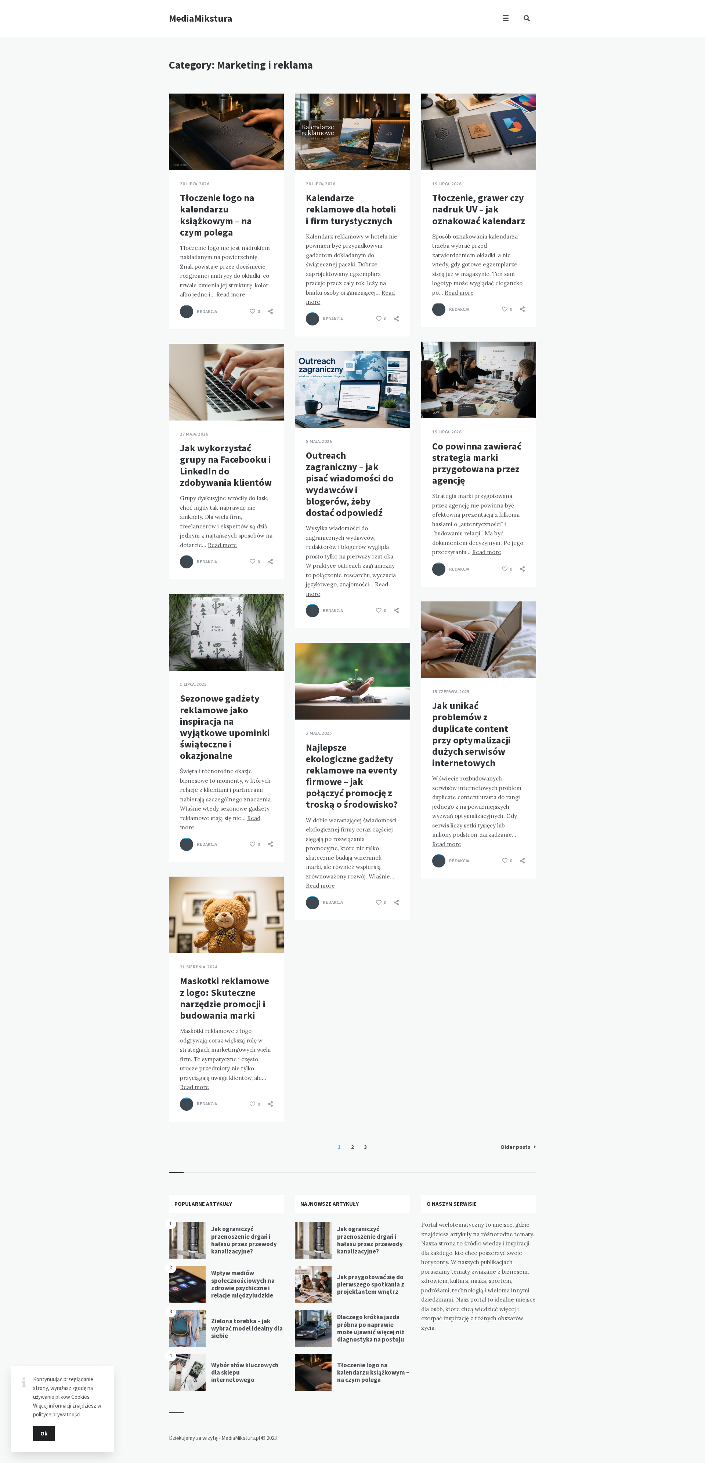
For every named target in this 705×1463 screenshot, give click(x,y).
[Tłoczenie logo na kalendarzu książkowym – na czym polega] (180, 152)
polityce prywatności (56, 1414)
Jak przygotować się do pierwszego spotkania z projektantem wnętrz (370, 1284)
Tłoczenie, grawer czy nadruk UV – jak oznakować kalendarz (478, 209)
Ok (43, 1433)
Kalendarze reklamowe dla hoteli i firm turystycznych (351, 209)
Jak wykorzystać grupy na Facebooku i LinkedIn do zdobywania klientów (226, 465)
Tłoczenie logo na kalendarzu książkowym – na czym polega (217, 215)
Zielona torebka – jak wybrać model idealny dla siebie (247, 1328)
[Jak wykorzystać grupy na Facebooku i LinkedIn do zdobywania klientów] (180, 402)
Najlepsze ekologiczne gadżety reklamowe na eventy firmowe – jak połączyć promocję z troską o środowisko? (352, 776)
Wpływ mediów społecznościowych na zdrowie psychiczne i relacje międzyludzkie (243, 1284)
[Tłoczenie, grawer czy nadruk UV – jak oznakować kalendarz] (432, 152)
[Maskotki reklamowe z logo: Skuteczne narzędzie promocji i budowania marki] (180, 935)
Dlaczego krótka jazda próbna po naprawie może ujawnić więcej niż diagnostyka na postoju (370, 1328)
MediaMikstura (200, 18)
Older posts (515, 1146)
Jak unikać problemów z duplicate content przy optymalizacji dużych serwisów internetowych (471, 734)
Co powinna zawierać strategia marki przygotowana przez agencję (476, 463)
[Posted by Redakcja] (186, 311)
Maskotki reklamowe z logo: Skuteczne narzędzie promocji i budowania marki (224, 998)
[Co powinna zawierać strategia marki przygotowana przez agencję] (432, 400)
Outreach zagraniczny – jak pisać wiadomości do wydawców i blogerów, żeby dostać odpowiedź (350, 483)
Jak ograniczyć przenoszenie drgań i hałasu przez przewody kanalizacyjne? (244, 1240)
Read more (230, 294)
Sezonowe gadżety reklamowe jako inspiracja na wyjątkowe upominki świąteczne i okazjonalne (225, 726)
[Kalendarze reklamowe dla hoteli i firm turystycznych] (306, 152)
